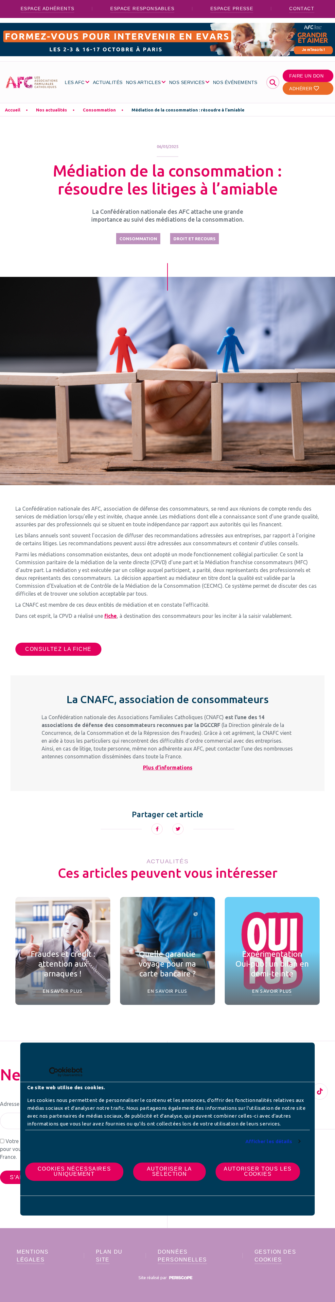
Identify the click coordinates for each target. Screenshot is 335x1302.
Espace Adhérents (47, 8)
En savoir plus (63, 991)
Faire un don (306, 75)
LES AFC (75, 82)
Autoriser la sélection (169, 1171)
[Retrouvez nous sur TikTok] (319, 1091)
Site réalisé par (153, 1277)
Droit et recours (194, 238)
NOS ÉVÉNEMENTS (235, 82)
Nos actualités (51, 110)
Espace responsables (142, 8)
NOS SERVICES (187, 82)
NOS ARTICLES (143, 82)
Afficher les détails (268, 1141)
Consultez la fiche (58, 649)
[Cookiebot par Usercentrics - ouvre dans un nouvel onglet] (53, 1072)
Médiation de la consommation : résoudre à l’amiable (188, 110)
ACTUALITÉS (108, 82)
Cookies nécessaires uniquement (74, 1171)
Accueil (12, 110)
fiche (110, 616)
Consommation (99, 110)
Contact (301, 8)
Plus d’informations (167, 767)
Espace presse (231, 8)
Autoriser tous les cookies (258, 1171)
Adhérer (301, 88)
